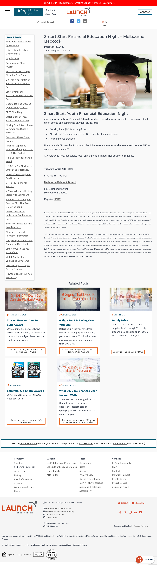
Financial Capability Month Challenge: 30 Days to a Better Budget (19, 149)
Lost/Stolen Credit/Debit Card (61, 462)
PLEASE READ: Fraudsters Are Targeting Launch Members (79, 2)
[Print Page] (103, 22)
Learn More (109, 2)
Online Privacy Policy (89, 478)
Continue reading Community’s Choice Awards (26, 421)
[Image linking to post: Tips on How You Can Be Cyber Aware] (26, 299)
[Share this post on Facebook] (72, 21)
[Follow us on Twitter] (125, 512)
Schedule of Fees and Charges (62, 466)
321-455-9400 (86, 443)
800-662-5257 (120, 443)
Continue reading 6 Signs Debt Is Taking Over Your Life (78, 350)
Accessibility (85, 490)
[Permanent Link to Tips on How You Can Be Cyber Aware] (8, 315)
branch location (28, 443)
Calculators (85, 462)
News (17, 491)
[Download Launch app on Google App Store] (138, 503)
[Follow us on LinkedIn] (135, 512)
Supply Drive (12, 58)
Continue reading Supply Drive (128, 352)
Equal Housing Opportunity (19, 554)
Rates (82, 466)
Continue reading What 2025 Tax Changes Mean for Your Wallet (78, 421)
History (17, 475)
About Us (18, 462)
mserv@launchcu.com (55, 514)
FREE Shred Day (14, 112)
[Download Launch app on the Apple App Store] (123, 503)
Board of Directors (23, 479)
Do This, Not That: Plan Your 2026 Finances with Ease (18, 83)
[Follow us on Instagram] (130, 512)
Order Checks (53, 470)
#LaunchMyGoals (120, 486)
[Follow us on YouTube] (140, 512)
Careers (18, 483)
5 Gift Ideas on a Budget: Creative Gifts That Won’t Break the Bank (19, 203)
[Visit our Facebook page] (120, 512)
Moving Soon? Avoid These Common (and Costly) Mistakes (19, 129)
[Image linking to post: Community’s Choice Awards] (26, 370)
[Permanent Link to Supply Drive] (112, 315)
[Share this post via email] (85, 21)
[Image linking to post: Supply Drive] (131, 299)
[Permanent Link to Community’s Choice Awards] (8, 385)
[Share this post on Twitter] (78, 21)
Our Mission (20, 471)
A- (106, 22)
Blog (114, 466)
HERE (57, 199)
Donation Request (121, 474)
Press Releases (119, 482)
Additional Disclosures (90, 486)
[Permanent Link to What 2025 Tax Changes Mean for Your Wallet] (60, 385)
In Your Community (121, 462)
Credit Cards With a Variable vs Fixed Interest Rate (19, 215)
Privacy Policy (86, 474)
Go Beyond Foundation (24, 466)
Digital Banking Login (30, 12)
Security (83, 470)
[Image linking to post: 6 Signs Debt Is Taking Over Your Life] (78, 299)
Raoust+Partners (141, 526)
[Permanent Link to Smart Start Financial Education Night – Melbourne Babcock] (38, 22)
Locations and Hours (24, 487)
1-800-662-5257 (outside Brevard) (60, 511)
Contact (145, 11)
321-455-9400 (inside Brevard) (58, 508)
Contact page (51, 517)
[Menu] (7, 11)
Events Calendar (120, 478)
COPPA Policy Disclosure (91, 482)
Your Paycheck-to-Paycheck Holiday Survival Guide (19, 95)
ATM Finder (52, 474)
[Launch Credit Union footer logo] (19, 507)
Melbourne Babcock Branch (60, 182)
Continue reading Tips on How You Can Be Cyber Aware (26, 350)
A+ (104, 25)
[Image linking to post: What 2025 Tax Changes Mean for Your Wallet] (78, 370)
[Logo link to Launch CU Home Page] (79, 12)
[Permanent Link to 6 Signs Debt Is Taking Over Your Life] (60, 315)
